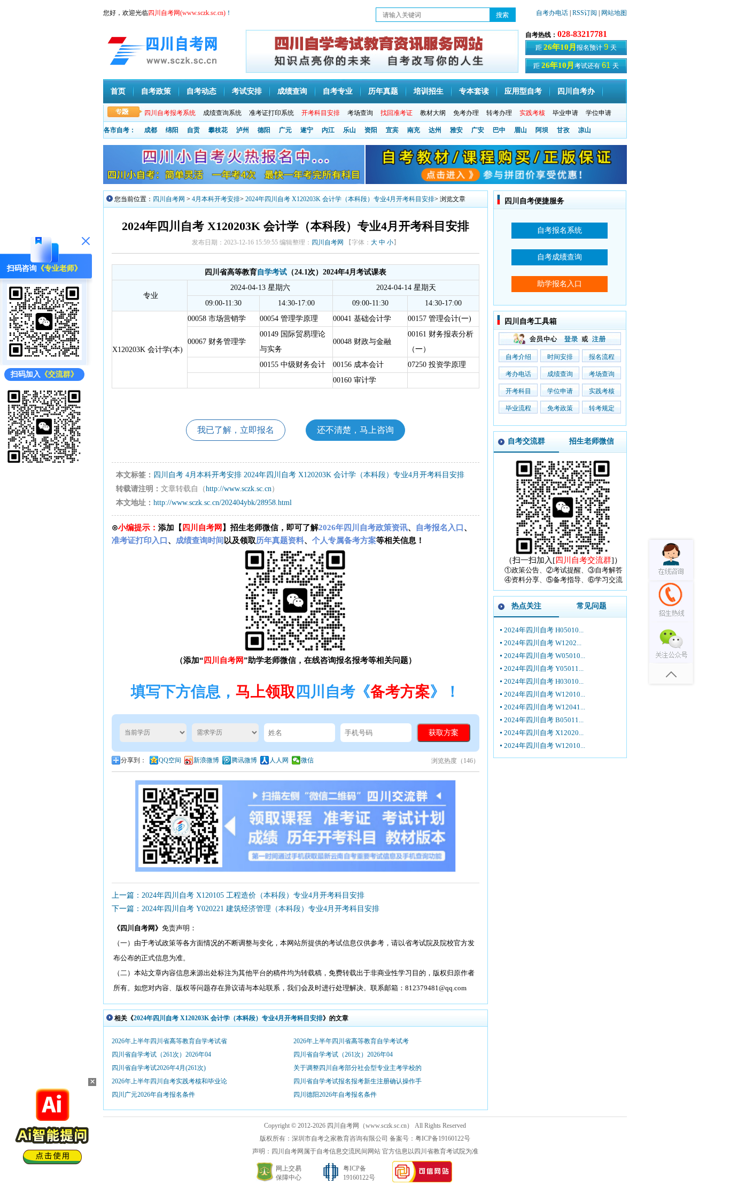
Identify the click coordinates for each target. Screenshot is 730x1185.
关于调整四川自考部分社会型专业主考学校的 (357, 1068)
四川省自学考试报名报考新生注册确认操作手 (357, 1081)
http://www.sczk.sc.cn (238, 489)
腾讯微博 (244, 760)
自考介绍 (518, 357)
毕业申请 (565, 113)
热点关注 (526, 606)
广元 (285, 130)
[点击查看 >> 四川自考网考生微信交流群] (44, 461)
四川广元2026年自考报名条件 (153, 1094)
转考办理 (499, 113)
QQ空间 (170, 760)
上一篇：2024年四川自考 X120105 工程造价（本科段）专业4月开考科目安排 (238, 895)
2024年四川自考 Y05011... (544, 668)
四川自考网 (169, 199)
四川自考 (168, 475)
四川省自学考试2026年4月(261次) (159, 1068)
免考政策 (560, 408)
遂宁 (306, 130)
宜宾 (392, 130)
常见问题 (592, 606)
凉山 (584, 130)
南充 (413, 130)
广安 (477, 130)
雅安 (456, 130)
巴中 (499, 130)
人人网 (279, 760)
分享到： (133, 760)
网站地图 (614, 13)
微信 (307, 760)
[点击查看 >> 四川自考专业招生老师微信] (44, 358)
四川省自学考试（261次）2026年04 (161, 1054)
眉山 (520, 130)
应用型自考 (523, 91)
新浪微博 (206, 760)
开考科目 (518, 391)
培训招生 (429, 91)
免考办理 (466, 113)
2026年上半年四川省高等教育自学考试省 (169, 1041)
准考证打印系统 (271, 113)
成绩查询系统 (222, 113)
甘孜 (563, 130)
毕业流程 (518, 408)
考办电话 (518, 374)
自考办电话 (552, 13)
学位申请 (598, 113)
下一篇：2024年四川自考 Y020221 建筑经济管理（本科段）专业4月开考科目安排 (245, 909)
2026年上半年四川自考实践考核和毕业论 (169, 1081)
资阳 (370, 130)
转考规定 (602, 408)
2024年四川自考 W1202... (542, 643)
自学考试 (272, 272)
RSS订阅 (585, 13)
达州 (435, 130)
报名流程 (602, 357)
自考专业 (338, 91)
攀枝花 (218, 130)
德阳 (264, 130)
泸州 (242, 130)
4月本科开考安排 (216, 199)
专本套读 (474, 91)
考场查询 (360, 113)
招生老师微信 (591, 441)
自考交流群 (526, 441)
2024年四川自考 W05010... (544, 656)
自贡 (193, 130)
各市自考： (120, 130)
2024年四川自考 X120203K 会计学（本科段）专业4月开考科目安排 (339, 199)
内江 (328, 130)
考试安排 (247, 91)
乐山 (349, 130)
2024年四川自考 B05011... (544, 720)
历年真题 (383, 91)
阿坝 (541, 130)
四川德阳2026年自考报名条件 (335, 1094)
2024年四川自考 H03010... (544, 681)
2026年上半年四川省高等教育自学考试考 (351, 1041)
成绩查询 (292, 91)
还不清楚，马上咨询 (355, 429)
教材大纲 (433, 113)
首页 (118, 91)
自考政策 (156, 91)
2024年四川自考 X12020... (544, 733)
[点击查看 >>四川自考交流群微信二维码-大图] (563, 553)
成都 (150, 130)
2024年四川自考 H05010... (544, 630)
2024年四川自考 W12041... (544, 707)
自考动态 (201, 91)
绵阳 (172, 130)
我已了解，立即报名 (235, 429)
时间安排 (560, 357)
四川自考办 (576, 91)
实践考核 (602, 391)
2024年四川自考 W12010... (544, 694)
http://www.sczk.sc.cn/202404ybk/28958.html (222, 503)
